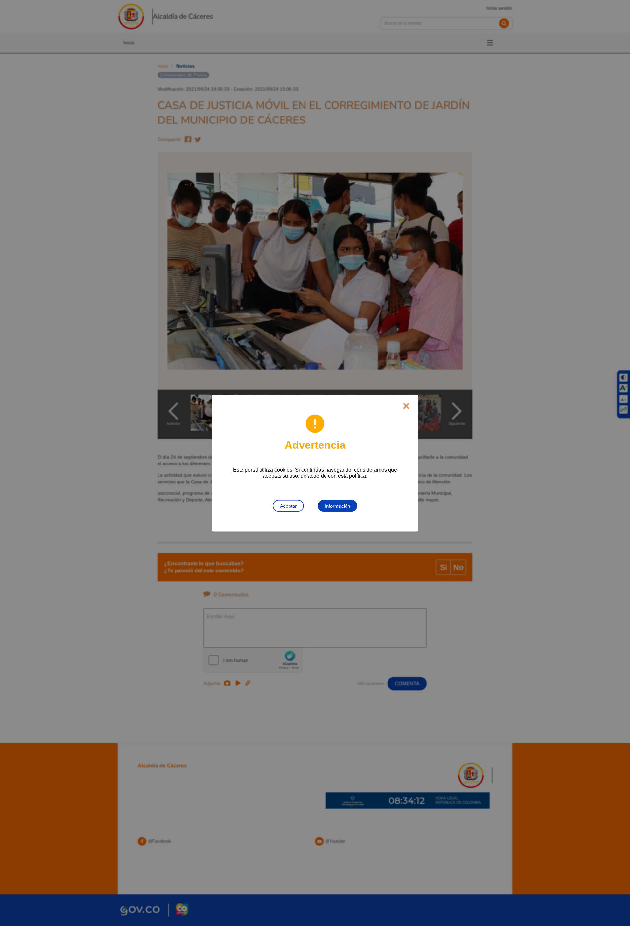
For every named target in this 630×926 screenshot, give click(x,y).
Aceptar (288, 505)
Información (337, 505)
